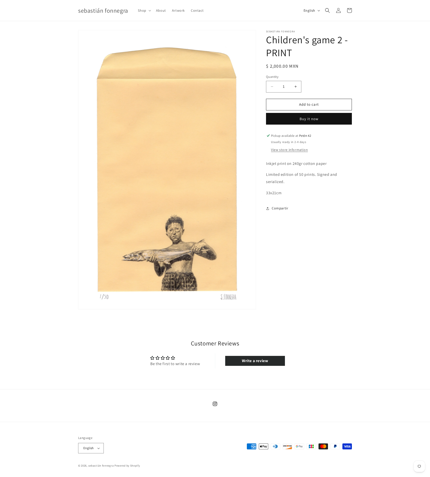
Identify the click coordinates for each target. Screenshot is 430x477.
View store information (289, 149)
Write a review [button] (255, 360)
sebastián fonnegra (101, 465)
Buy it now (309, 118)
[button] (144, 10)
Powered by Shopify (127, 465)
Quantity (272, 77)
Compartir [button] (280, 208)
